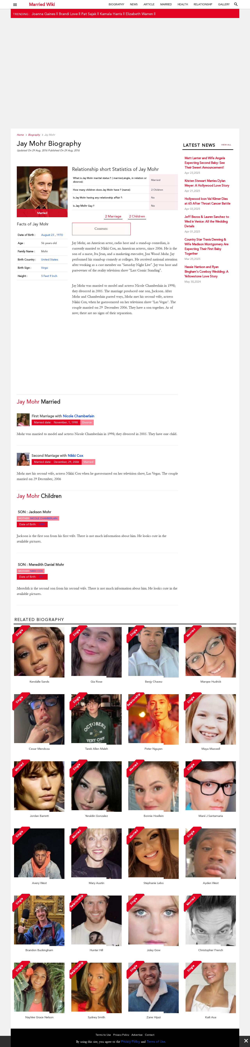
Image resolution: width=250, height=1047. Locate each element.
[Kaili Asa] (211, 1012)
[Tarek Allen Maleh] (96, 743)
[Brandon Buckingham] (39, 945)
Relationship (203, 4)
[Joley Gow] (153, 945)
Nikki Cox (75, 455)
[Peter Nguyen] (153, 743)
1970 (59, 234)
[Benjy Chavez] (153, 676)
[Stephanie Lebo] (153, 878)
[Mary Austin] (96, 878)
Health (183, 4)
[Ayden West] (211, 878)
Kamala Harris (111, 14)
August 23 (48, 234)
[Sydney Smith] (96, 1012)
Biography (116, 4)
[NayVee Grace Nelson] (39, 1012)
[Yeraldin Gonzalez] (96, 811)
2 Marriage (113, 216)
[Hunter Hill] (96, 945)
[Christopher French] (211, 945)
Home (20, 134)
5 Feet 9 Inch (49, 276)
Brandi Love (68, 14)
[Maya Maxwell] (211, 743)
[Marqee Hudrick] (211, 676)
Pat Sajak (88, 14)
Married (166, 4)
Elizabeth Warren (139, 14)
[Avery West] (39, 878)
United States (49, 259)
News (134, 4)
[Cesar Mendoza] (39, 743)
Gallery (224, 4)
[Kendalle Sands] (39, 676)
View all (226, 144)
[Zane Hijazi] (153, 1012)
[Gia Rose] (96, 676)
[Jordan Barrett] (39, 811)
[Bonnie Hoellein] (153, 811)
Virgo (44, 267)
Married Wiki (42, 4)
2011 (42, 576)
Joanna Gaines (43, 14)
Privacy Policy (130, 1041)
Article (149, 4)
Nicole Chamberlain (78, 416)
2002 (42, 524)
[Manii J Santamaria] (211, 811)
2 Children (137, 216)
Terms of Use (156, 1041)
